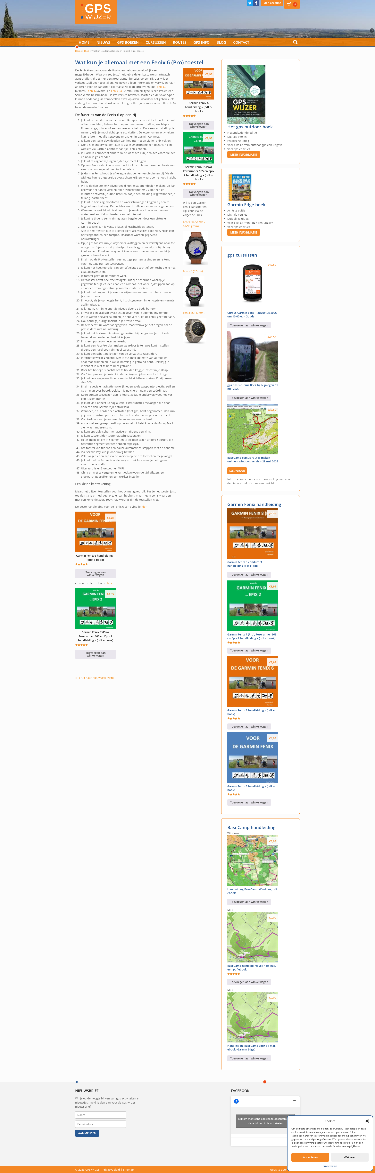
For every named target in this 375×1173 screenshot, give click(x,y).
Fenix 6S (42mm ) (194, 313)
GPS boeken (128, 42)
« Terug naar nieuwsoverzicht (94, 678)
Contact (241, 42)
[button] (367, 1121)
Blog (221, 42)
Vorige (2, 30)
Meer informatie (243, 154)
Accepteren (310, 1157)
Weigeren (350, 1157)
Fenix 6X (116, 91)
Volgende (372, 30)
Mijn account (272, 3)
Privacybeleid (330, 1166)
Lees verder (237, 470)
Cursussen (156, 42)
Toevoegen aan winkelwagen (96, 573)
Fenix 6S (160, 87)
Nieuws (103, 42)
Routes (179, 42)
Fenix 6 (91, 91)
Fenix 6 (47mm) (193, 271)
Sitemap (128, 1169)
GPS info (201, 42)
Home (84, 42)
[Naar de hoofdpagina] (96, 12)
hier (144, 506)
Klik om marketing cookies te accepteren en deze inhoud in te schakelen (265, 1121)
